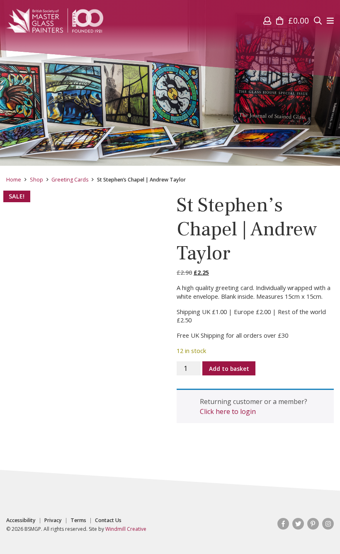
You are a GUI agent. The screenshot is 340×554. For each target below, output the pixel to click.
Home (13, 179)
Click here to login (228, 411)
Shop (36, 179)
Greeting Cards (69, 179)
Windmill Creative (125, 528)
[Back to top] (316, 530)
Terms (78, 520)
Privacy (53, 520)
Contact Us (108, 520)
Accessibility (21, 520)
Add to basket (229, 369)
